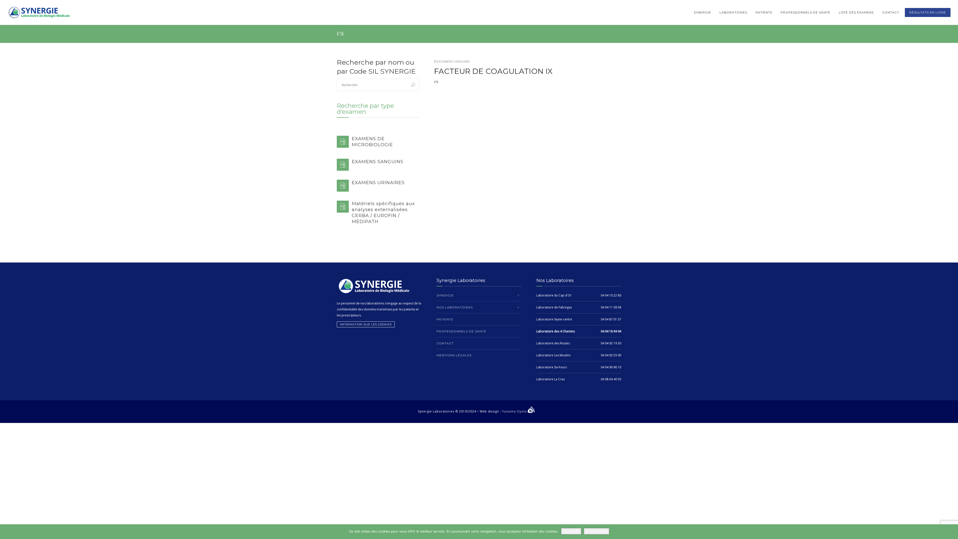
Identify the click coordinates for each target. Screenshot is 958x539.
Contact (890, 12)
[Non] (951, 531)
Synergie (702, 12)
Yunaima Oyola (515, 411)
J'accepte (571, 531)
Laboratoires (733, 12)
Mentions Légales (454, 355)
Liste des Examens (856, 12)
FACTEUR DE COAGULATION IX (493, 71)
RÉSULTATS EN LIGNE (927, 12)
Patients (764, 12)
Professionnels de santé (805, 12)
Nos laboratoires (455, 307)
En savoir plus (596, 531)
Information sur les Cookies (366, 324)
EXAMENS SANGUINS (454, 61)
